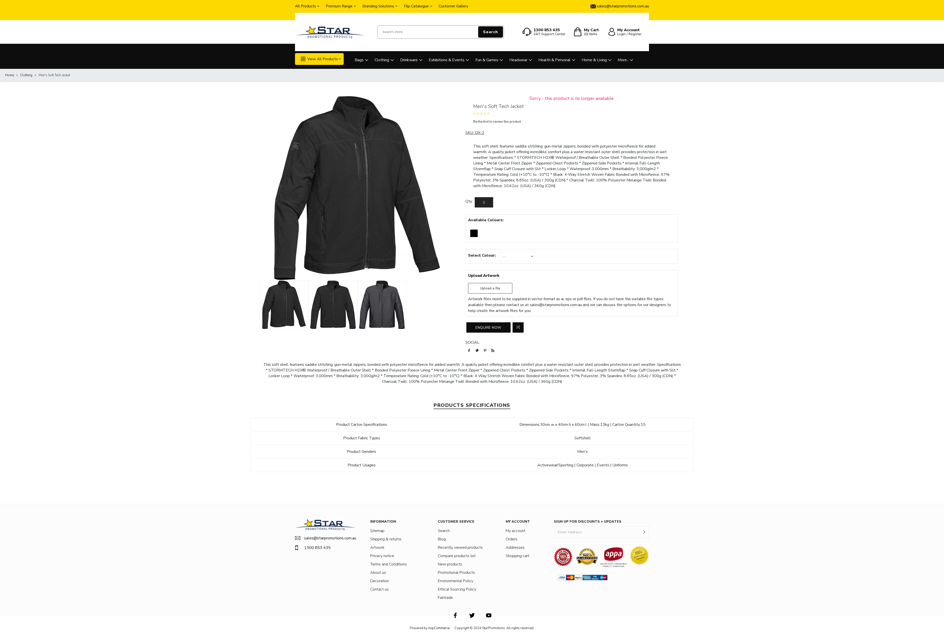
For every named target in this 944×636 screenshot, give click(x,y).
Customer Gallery (453, 6)
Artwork (377, 547)
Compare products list (457, 556)
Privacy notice (382, 556)
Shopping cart (517, 556)
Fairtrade (445, 597)
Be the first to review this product (497, 121)
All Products (305, 6)
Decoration (379, 581)
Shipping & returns (385, 539)
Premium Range (339, 6)
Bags (359, 60)
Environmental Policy (455, 581)
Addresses (515, 547)
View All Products (322, 59)
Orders (511, 539)
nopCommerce (439, 628)
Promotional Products (456, 572)
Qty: (469, 201)
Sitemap (377, 530)
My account (515, 530)
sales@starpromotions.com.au (556, 305)
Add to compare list (518, 327)
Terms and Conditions (388, 564)
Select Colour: (482, 255)
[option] (284, 304)
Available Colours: (485, 220)
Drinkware (409, 60)
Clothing (382, 60)
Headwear (518, 60)
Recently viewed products (460, 547)
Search (490, 32)
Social (472, 342)
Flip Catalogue (416, 6)
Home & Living (594, 60)
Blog (442, 539)
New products (450, 564)
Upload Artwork (483, 275)
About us (378, 572)
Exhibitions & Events (446, 60)
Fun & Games (486, 60)
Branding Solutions (378, 6)
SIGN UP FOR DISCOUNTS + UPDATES (587, 521)
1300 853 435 (317, 547)
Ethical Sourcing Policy (457, 589)
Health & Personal (554, 60)
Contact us (379, 589)
